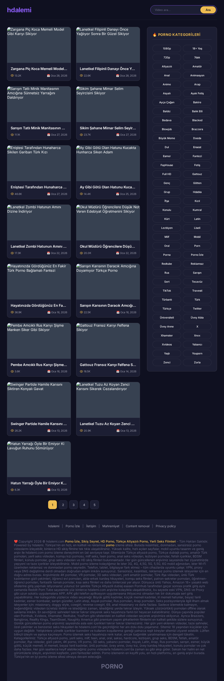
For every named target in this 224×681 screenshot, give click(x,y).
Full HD (166, 174)
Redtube (167, 263)
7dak (197, 57)
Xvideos (167, 344)
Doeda (197, 138)
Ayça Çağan (166, 102)
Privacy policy (166, 526)
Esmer (167, 156)
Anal (167, 75)
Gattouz (197, 174)
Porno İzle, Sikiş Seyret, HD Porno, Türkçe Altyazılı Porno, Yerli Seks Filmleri (120, 541)
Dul (167, 147)
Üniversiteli (167, 317)
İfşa (166, 201)
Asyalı (167, 93)
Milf (166, 236)
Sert (167, 281)
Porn (197, 245)
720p (167, 57)
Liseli (197, 227)
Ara (208, 10)
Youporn (197, 353)
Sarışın (197, 272)
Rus (166, 272)
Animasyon (197, 75)
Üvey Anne (167, 326)
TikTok (167, 290)
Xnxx (197, 335)
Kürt (167, 219)
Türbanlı (167, 299)
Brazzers (197, 129)
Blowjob (167, 129)
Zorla (197, 362)
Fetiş (197, 165)
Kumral (197, 210)
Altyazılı (167, 66)
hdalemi (19, 10)
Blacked (197, 120)
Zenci (166, 362)
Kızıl (197, 201)
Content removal (137, 526)
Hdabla (197, 192)
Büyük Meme (167, 138)
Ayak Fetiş (197, 93)
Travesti (197, 290)
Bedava (167, 120)
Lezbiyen (167, 227)
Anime (167, 84)
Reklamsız (197, 263)
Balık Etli (197, 111)
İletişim (91, 526)
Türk (197, 299)
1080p (167, 48)
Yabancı (197, 344)
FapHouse (167, 165)
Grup (167, 192)
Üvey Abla (197, 317)
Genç (167, 183)
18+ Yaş (197, 48)
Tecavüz (197, 281)
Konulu (167, 210)
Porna (167, 254)
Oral (167, 245)
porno (110, 545)
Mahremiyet (110, 526)
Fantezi (197, 156)
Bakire (197, 102)
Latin (197, 219)
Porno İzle (197, 254)
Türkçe (167, 308)
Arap (197, 84)
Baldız (167, 111)
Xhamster (167, 335)
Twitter (197, 308)
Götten (197, 183)
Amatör (197, 66)
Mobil (197, 236)
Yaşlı (167, 353)
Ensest (197, 147)
